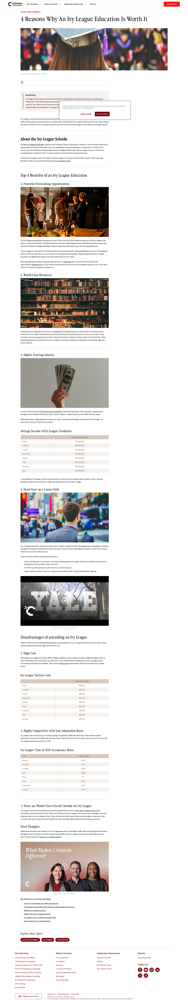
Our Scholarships (62, 980)
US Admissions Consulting (25, 958)
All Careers (60, 976)
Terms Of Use (51, 994)
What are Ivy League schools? (35, 910)
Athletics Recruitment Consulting (27, 976)
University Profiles (104, 958)
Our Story (59, 965)
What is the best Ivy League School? (37, 914)
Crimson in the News (63, 969)
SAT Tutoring (20, 984)
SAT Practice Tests (104, 965)
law (88, 546)
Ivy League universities (35, 144)
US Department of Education (51, 411)
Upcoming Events (144, 958)
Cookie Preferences (63, 994)
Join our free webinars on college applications (41, 903)
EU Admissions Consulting (25, 980)
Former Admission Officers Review (28, 972)
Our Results (60, 961)
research (57, 331)
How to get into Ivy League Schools (37, 921)
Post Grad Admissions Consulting (27, 969)
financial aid (63, 663)
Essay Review (20, 987)
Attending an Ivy (37, 264)
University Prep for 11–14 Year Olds (28, 965)
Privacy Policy (75, 994)
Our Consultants (62, 958)
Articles (100, 961)
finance (84, 546)
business (97, 546)
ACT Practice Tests (104, 969)
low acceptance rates (62, 161)
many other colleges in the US (86, 810)
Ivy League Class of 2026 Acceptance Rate (40, 917)
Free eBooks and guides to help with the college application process (49, 907)
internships (67, 262)
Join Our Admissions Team (66, 972)
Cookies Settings (86, 114)
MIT (94, 479)
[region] (94, 110)
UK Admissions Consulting (25, 961)
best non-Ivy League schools (50, 837)
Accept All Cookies (102, 114)
